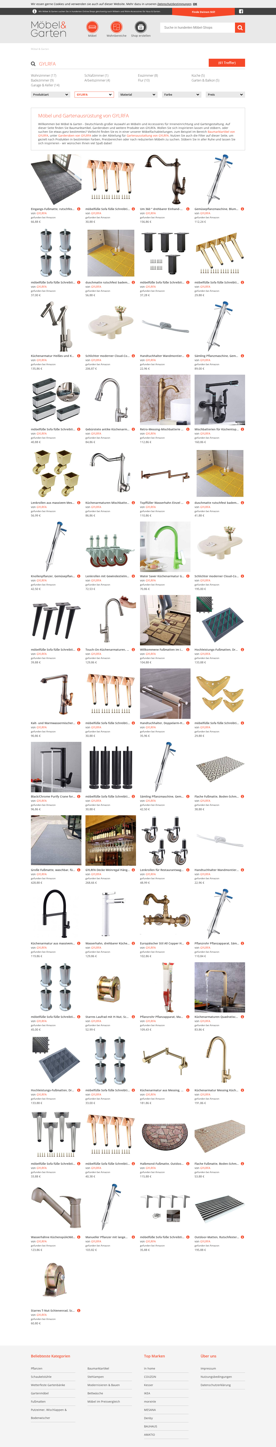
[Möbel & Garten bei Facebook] (241, 11)
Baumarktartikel (98, 1368)
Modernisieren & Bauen (103, 1385)
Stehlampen (95, 1377)
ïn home (149, 1368)
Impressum (208, 1368)
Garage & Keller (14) (45, 85)
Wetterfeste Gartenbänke (48, 1385)
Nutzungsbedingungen (216, 1377)
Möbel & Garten (40, 49)
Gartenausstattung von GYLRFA (148, 135)
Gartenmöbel (40, 1393)
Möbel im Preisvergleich (103, 1401)
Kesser (148, 1385)
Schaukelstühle (41, 1377)
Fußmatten (38, 1401)
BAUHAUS (150, 1426)
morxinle (150, 1401)
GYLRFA (42, 213)
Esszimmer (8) (148, 75)
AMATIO (149, 1435)
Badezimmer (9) (42, 80)
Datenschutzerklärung (216, 1385)
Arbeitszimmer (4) (97, 80)
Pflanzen (36, 1368)
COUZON (150, 1377)
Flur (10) (144, 80)
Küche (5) (198, 75)
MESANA (150, 1410)
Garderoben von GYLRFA (74, 135)
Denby (148, 1418)
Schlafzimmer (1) (96, 75)
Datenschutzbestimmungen (174, 4)
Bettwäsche (95, 1393)
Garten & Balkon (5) (205, 80)
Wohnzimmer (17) (43, 75)
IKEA (147, 1393)
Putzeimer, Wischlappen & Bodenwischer (49, 1414)
